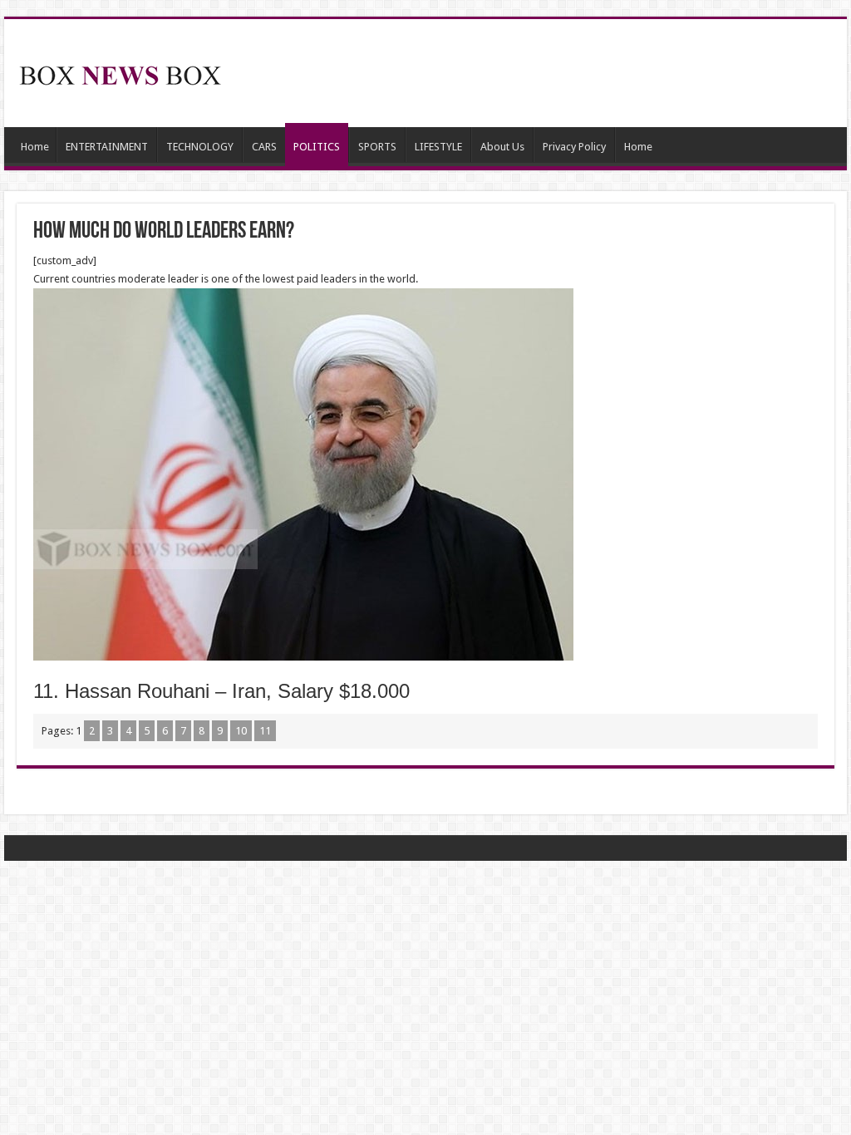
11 (265, 731)
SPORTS (377, 146)
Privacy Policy (574, 146)
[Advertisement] (531, 73)
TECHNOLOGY (200, 146)
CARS (264, 146)
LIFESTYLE (438, 146)
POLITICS (316, 146)
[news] (120, 72)
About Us (502, 146)
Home (35, 146)
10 (241, 731)
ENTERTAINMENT (107, 146)
